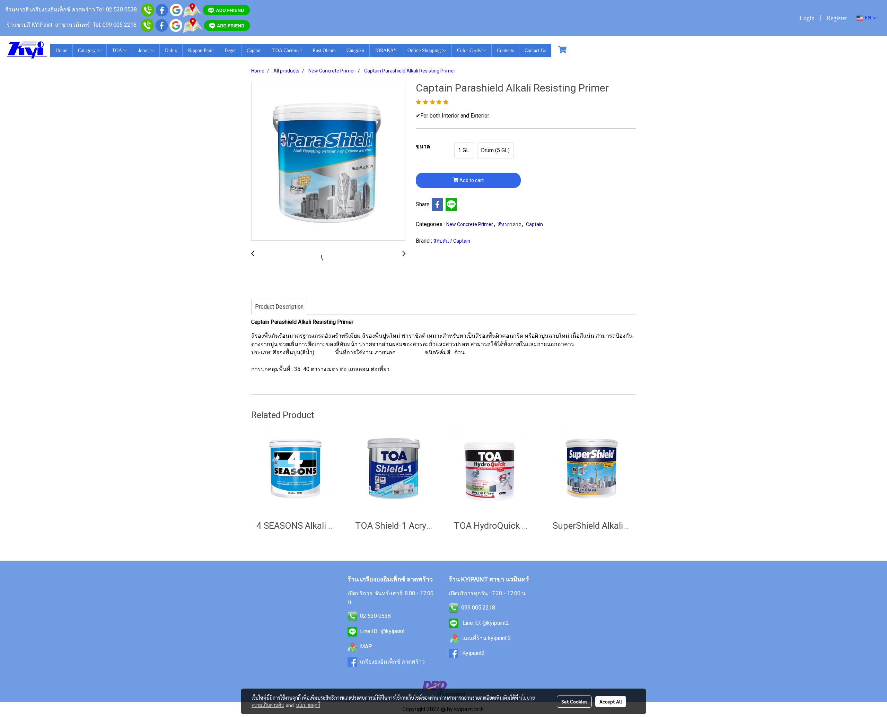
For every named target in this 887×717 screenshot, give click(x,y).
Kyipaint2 (473, 653)
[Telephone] (147, 24)
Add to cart (471, 180)
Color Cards (469, 50)
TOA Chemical (287, 50)
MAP (366, 646)
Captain (254, 50)
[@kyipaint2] (227, 24)
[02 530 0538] (147, 9)
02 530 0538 (375, 616)
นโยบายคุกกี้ (308, 705)
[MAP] (192, 24)
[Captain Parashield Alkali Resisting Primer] (328, 161)
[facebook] (162, 9)
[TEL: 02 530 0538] (352, 616)
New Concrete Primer (470, 224)
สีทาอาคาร (510, 224)
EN (867, 17)
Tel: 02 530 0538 (116, 9)
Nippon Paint (201, 50)
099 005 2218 (478, 607)
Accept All (610, 701)
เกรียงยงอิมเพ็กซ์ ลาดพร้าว (392, 661)
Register (836, 18)
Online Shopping (424, 50)
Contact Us (535, 50)
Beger (230, 50)
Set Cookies (574, 701)
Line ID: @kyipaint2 (485, 623)
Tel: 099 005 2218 (115, 24)
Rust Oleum (324, 50)
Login (807, 18)
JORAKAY (386, 50)
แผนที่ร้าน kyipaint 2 (486, 638)
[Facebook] (161, 24)
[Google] (176, 9)
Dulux (171, 50)
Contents (505, 50)
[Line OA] (226, 9)
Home (61, 50)
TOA (117, 50)
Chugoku (355, 50)
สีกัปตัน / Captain (451, 241)
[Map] (192, 9)
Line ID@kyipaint (382, 631)
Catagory (87, 50)
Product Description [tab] (279, 306)
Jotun (144, 50)
